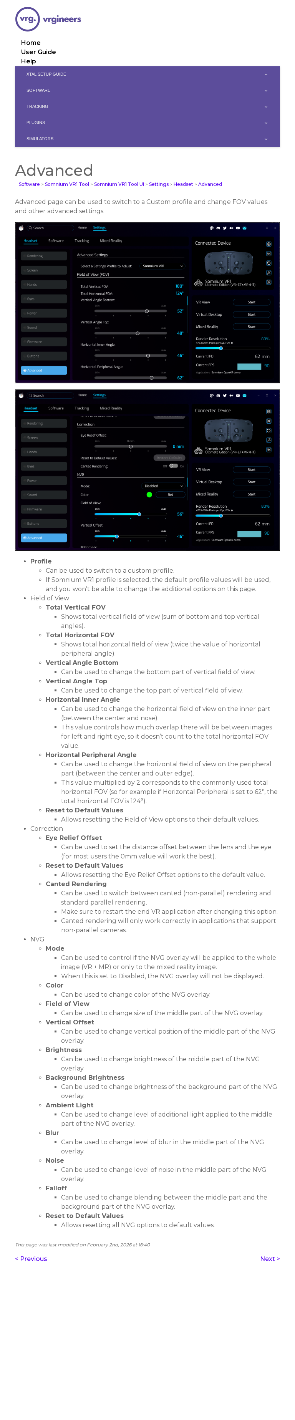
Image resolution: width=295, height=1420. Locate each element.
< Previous (31, 1259)
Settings (159, 184)
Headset (183, 184)
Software (29, 184)
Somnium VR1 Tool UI (119, 184)
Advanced (210, 184)
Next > (270, 1259)
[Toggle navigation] (275, 2)
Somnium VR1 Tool (67, 184)
